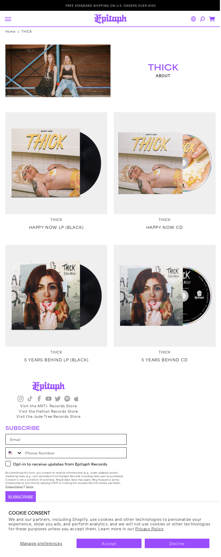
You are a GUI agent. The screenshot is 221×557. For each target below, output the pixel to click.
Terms (29, 486)
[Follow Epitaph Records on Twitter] (57, 399)
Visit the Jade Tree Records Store (48, 416)
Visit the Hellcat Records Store (48, 410)
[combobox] (14, 453)
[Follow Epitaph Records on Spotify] (67, 399)
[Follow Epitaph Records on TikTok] (29, 399)
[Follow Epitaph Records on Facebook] (39, 399)
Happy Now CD (161, 224)
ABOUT (160, 75)
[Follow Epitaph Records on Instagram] (20, 399)
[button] (8, 19)
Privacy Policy (149, 528)
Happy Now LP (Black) (55, 224)
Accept (109, 543)
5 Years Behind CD (162, 355)
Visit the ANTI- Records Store (48, 405)
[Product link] (55, 161)
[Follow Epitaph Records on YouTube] (48, 399)
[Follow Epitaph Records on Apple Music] (76, 399)
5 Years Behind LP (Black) (55, 355)
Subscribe (20, 497)
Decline (177, 543)
